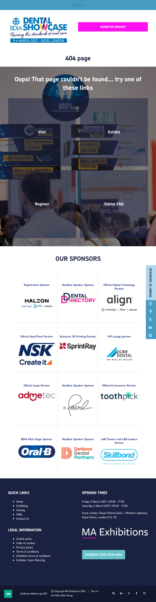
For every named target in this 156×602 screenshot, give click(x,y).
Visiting (20, 510)
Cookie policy (24, 539)
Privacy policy (24, 547)
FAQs (19, 514)
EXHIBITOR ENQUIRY (113, 27)
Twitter (150, 319)
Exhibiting (22, 506)
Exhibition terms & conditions (33, 556)
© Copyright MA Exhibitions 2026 (68, 591)
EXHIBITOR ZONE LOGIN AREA (103, 555)
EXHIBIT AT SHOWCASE (151, 282)
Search (150, 335)
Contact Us (22, 519)
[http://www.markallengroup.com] (115, 538)
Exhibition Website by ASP (33, 593)
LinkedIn (150, 327)
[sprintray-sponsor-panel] (78, 349)
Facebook (150, 311)
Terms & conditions (27, 552)
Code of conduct (25, 543)
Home (19, 502)
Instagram (150, 303)
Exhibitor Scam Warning (30, 560)
